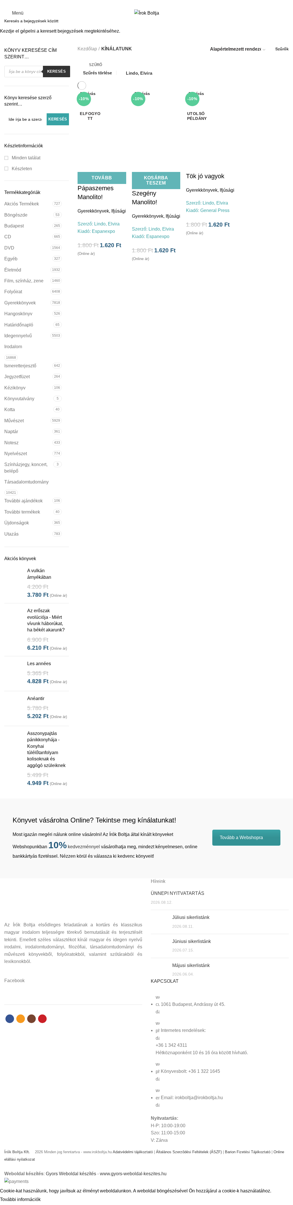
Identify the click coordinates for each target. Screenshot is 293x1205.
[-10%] (210, 123)
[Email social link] (143, 3)
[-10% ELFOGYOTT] (102, 123)
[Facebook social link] (136, 3)
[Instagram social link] (149, 3)
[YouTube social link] (156, 3)
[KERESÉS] (285, 20)
